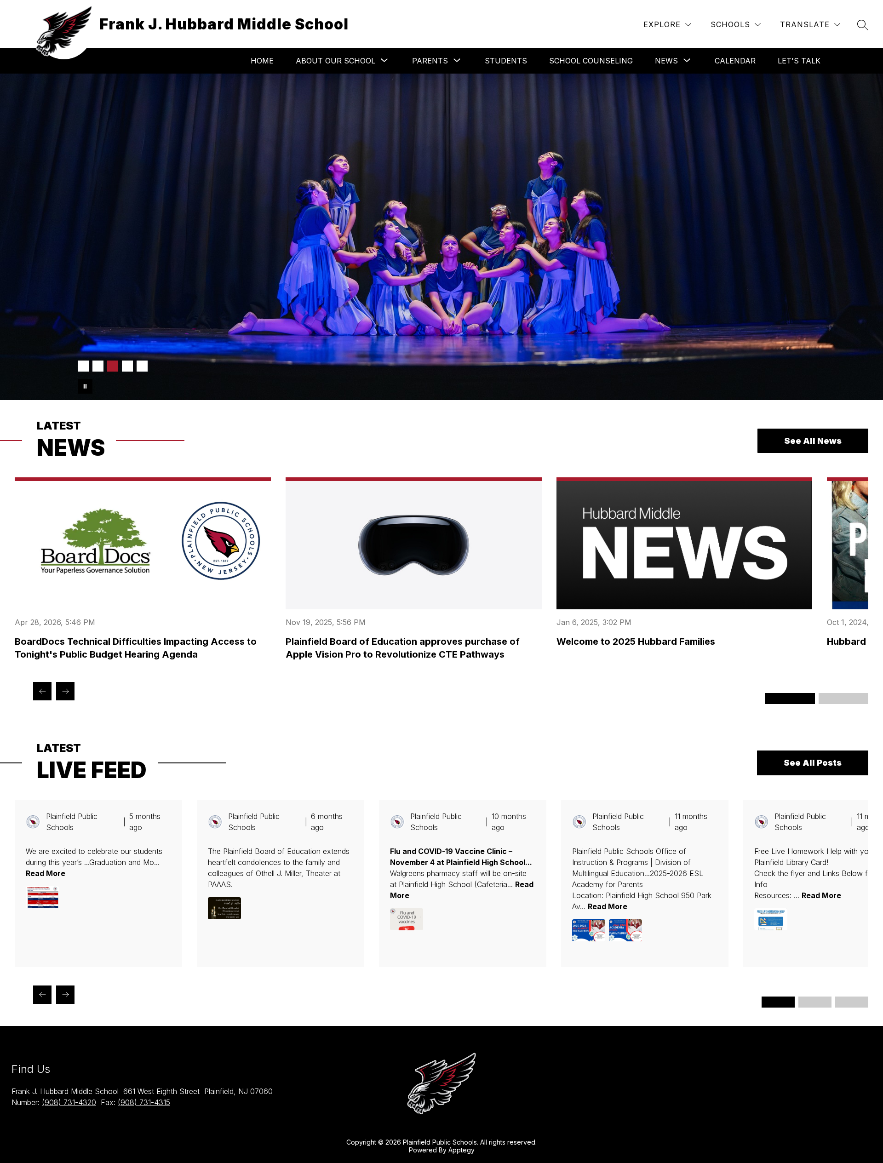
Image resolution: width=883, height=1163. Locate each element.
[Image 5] (142, 366)
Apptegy (461, 1150)
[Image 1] (83, 366)
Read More (45, 873)
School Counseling (591, 60)
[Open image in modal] (42, 897)
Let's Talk (799, 60)
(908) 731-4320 (69, 1102)
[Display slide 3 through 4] (843, 698)
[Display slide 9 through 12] (851, 1002)
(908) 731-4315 (144, 1102)
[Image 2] (97, 366)
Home (262, 60)
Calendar (735, 60)
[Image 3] (112, 366)
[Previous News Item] (42, 691)
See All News (813, 441)
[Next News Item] (65, 691)
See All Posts (813, 763)
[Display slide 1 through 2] (790, 698)
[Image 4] (127, 366)
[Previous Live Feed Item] (42, 994)
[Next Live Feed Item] (65, 994)
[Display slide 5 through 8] (814, 1002)
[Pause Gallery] (85, 386)
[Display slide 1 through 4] (778, 1002)
